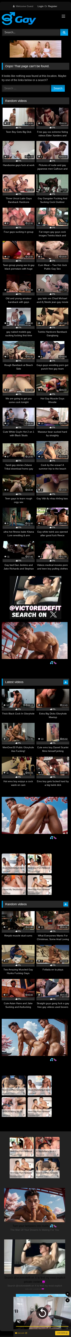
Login (41, 6)
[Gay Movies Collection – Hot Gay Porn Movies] (29, 19)
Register (52, 6)
